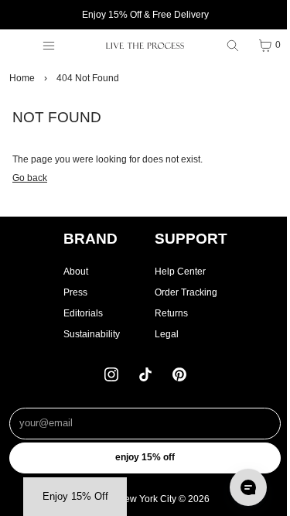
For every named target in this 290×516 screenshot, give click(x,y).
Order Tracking (186, 292)
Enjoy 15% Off (145, 457)
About (75, 271)
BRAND (90, 239)
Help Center (180, 271)
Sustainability (91, 334)
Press (75, 292)
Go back (29, 178)
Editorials (83, 313)
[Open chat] (248, 487)
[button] (75, 496)
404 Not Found (87, 78)
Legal (167, 334)
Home (22, 78)
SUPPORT (191, 239)
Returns (171, 313)
